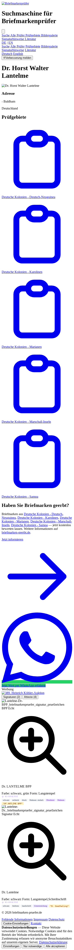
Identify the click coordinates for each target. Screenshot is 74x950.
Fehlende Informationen (17, 919)
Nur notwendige (32, 946)
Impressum (41, 919)
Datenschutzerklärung (53, 942)
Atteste (30, 696)
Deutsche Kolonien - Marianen (22, 347)
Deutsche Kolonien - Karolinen (22, 272)
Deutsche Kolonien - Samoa (20, 496)
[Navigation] (3, 31)
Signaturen (11, 696)
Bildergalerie (49, 35)
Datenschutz (57, 919)
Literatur (30, 39)
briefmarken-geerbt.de (16, 532)
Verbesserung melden (18, 57)
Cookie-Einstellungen (15, 923)
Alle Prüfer (17, 35)
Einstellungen (11, 946)
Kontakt (36, 923)
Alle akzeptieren (55, 946)
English (18, 53)
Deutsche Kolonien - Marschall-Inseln (26, 421)
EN (10, 42)
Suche (6, 35)
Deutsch (7, 53)
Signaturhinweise (13, 39)
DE (4, 42)
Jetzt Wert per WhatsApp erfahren (24, 685)
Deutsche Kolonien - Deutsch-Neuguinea (28, 197)
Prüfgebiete (33, 35)
